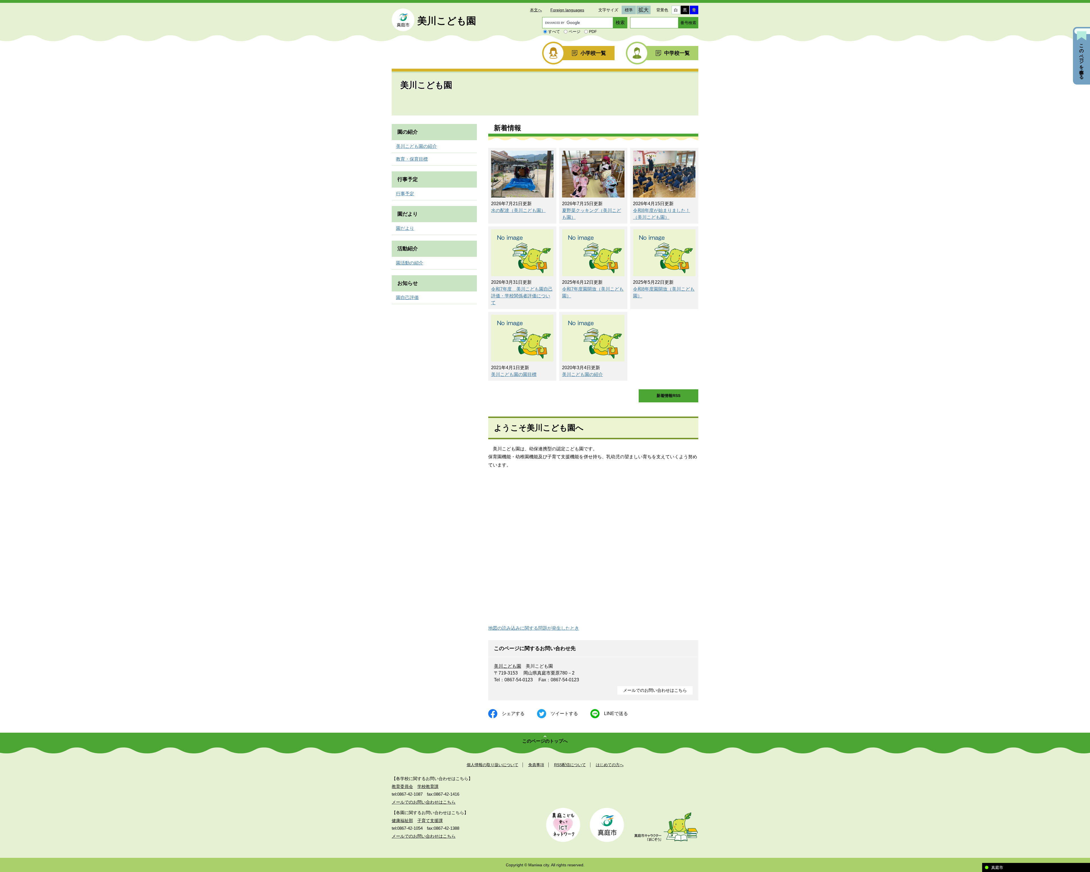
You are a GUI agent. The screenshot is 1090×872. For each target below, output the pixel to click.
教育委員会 (402, 786)
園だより (407, 214)
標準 (629, 10)
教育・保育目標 (412, 159)
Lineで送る (616, 713)
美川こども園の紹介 (582, 374)
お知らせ (407, 283)
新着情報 (507, 128)
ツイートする (564, 713)
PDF (593, 31)
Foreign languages (567, 10)
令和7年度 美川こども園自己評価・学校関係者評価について (522, 296)
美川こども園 (507, 666)
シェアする (513, 713)
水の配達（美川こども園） (518, 210)
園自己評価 (407, 297)
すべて (554, 31)
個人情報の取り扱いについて (492, 764)
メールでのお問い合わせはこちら (655, 690)
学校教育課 (428, 786)
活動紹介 (407, 248)
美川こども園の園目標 (513, 374)
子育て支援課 (430, 820)
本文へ (536, 10)
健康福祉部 (402, 820)
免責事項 (536, 764)
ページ (574, 31)
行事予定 (407, 179)
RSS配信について (570, 764)
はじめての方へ (610, 764)
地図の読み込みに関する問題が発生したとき (533, 628)
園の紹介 (407, 132)
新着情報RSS (668, 395)
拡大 (643, 10)
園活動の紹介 (409, 262)
